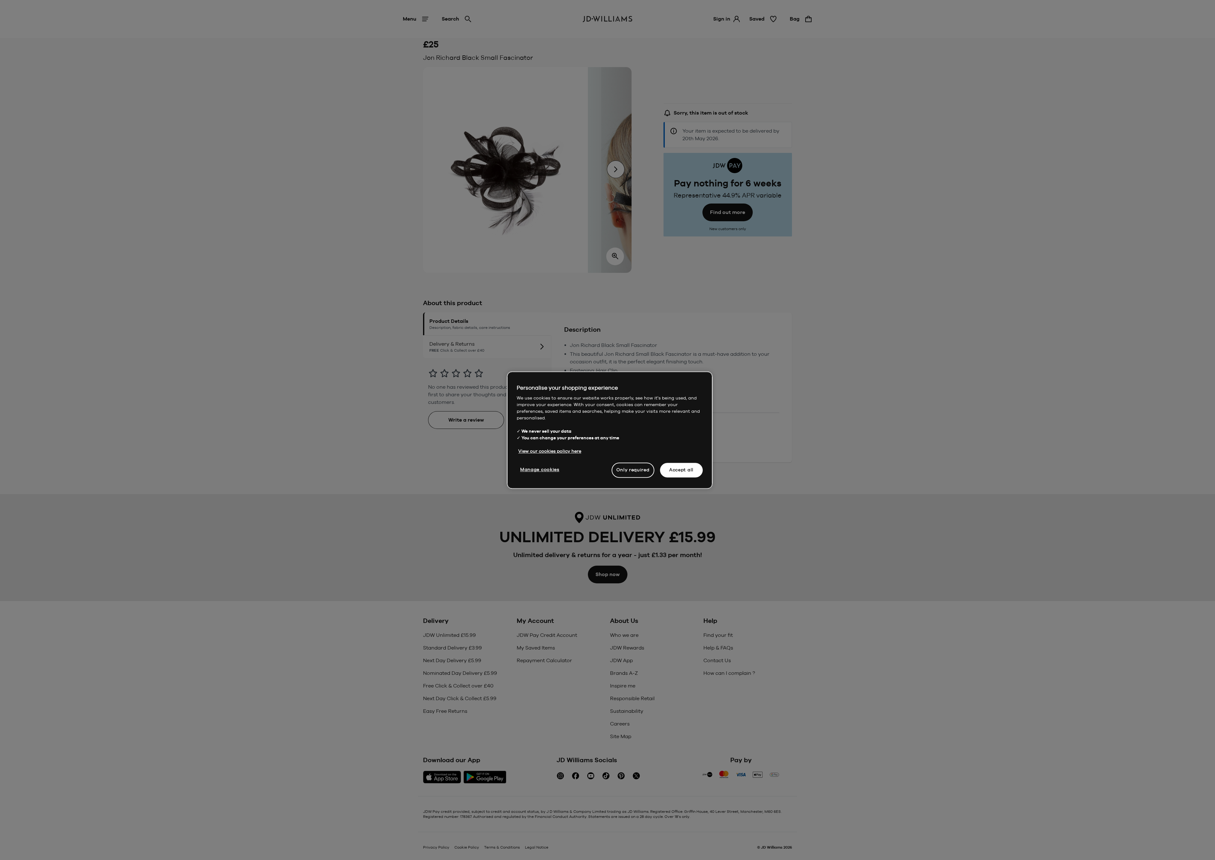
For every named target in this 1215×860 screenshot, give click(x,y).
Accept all (681, 469)
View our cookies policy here (549, 451)
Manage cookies (539, 469)
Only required (632, 469)
